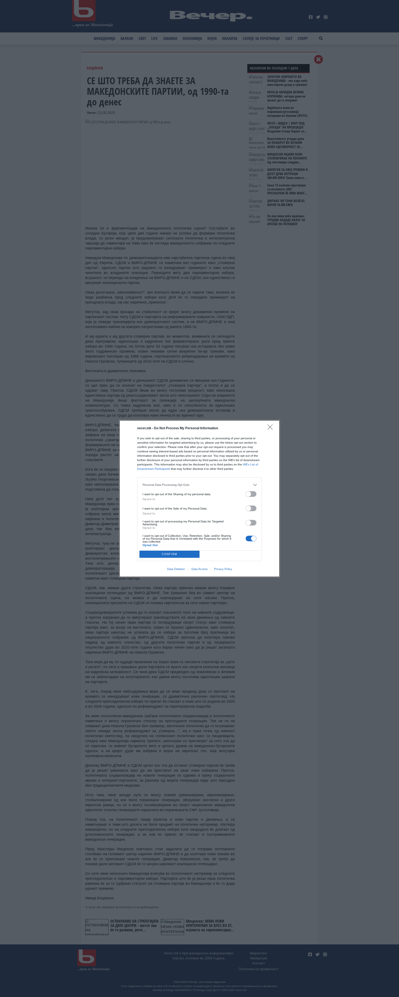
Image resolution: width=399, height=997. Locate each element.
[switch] (251, 494)
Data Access (199, 569)
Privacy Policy (223, 569)
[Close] (271, 428)
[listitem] (199, 485)
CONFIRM (169, 554)
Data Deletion (176, 569)
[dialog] (199, 498)
